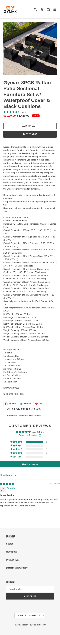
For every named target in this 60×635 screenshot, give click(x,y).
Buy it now (30, 134)
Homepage (11, 551)
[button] (10, 112)
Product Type (13, 560)
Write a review (33, 415)
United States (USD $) (29, 615)
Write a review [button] (30, 464)
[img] (7, 483)
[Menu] (55, 9)
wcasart (25, 625)
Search (9, 543)
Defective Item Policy (17, 567)
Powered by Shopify (37, 625)
